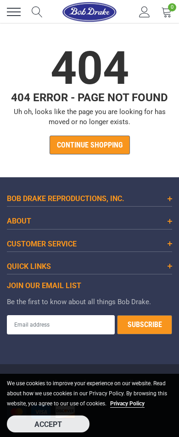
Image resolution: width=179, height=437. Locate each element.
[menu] (14, 12)
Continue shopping (90, 145)
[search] (37, 11)
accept (48, 424)
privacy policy (127, 403)
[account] (144, 12)
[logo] (89, 11)
